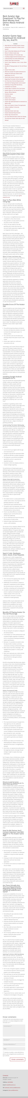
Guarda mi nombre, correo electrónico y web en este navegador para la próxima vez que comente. (13, 1054)
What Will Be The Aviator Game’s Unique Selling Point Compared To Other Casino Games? (14, 47)
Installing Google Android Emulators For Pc (15, 56)
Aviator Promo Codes (10, 69)
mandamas (7, 27)
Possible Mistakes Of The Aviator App (14, 55)
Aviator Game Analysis (10, 99)
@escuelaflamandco (13, 1090)
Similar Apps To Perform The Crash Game (15, 88)
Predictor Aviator (9, 94)
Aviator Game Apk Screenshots (12, 60)
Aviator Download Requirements (12, 112)
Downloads (7, 109)
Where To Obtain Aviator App (12, 53)
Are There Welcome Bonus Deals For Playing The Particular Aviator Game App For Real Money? (15, 118)
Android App (8, 96)
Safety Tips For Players (10, 98)
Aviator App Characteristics (11, 114)
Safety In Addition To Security (12, 107)
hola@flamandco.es (11, 1085)
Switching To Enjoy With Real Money (13, 84)
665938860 (10, 1082)
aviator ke (21, 27)
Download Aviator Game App (12, 111)
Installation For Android (10, 86)
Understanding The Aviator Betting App (14, 58)
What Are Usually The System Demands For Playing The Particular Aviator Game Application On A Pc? (15, 73)
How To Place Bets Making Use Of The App (15, 51)
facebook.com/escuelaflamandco (12, 1087)
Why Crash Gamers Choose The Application (15, 105)
